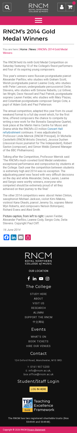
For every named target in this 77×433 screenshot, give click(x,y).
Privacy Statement (36, 430)
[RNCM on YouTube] (41, 279)
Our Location (38, 271)
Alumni (38, 312)
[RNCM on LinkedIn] (35, 279)
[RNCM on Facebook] (29, 279)
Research (38, 308)
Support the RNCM (38, 317)
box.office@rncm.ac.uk (39, 374)
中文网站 (38, 322)
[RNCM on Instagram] (47, 279)
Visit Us (38, 303)
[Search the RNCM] (7, 7)
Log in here (38, 389)
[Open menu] (38, 19)
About (38, 298)
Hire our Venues (38, 346)
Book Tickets (38, 341)
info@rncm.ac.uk (39, 370)
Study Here (38, 294)
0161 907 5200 (40, 366)
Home (23, 49)
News (32, 49)
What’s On (38, 336)
